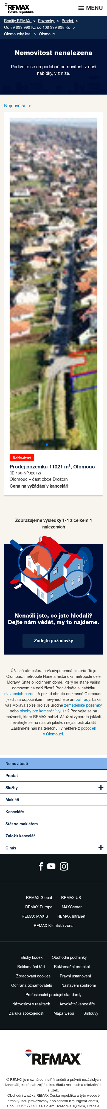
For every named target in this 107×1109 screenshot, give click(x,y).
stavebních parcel (19, 694)
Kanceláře (14, 812)
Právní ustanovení (75, 976)
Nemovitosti (16, 764)
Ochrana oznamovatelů (31, 986)
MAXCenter (72, 907)
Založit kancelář (20, 836)
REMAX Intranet (71, 917)
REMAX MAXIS (35, 917)
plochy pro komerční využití (43, 711)
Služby (11, 788)
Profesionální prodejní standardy (53, 995)
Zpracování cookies (33, 976)
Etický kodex (32, 958)
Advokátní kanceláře (77, 1004)
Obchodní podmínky (69, 958)
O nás (10, 848)
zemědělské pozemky (83, 705)
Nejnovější (15, 106)
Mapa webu (64, 1014)
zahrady (83, 700)
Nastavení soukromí (78, 986)
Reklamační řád (31, 967)
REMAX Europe (38, 907)
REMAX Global (39, 898)
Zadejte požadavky (53, 641)
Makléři (12, 800)
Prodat (11, 776)
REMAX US (71, 898)
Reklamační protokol (72, 967)
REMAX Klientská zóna (54, 926)
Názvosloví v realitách (31, 1004)
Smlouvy (90, 1014)
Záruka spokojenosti (26, 1014)
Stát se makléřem (21, 824)
